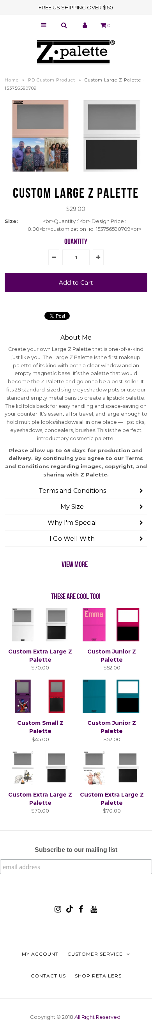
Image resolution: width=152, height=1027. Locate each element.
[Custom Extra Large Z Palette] (40, 639)
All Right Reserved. (98, 1017)
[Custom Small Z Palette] (40, 711)
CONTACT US (48, 976)
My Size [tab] (72, 506)
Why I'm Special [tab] (72, 522)
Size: (11, 221)
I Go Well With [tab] (72, 538)
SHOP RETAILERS (98, 976)
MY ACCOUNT (40, 954)
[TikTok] (69, 910)
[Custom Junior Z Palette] (112, 639)
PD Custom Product (51, 80)
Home (12, 80)
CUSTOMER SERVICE (95, 954)
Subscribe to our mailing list (76, 849)
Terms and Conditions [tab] (72, 490)
